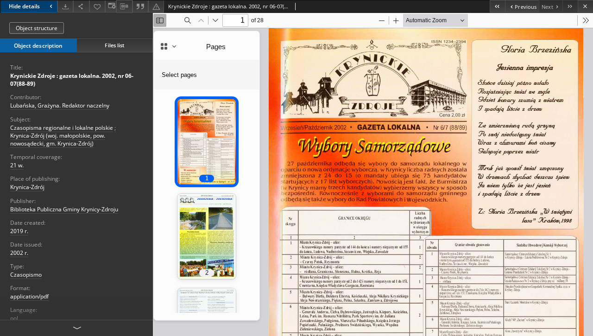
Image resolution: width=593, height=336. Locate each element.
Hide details (24, 6)
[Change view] (110, 6)
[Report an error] (156, 6)
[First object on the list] (497, 6)
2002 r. (19, 253)
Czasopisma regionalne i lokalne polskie (61, 128)
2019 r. (19, 231)
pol (14, 318)
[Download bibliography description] (124, 6)
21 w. (17, 165)
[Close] (585, 6)
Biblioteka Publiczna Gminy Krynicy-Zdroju (64, 209)
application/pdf (29, 296)
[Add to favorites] (97, 6)
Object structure (36, 28)
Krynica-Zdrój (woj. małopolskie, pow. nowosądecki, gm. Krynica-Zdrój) (57, 139)
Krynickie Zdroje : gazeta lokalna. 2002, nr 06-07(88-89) (71, 80)
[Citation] (140, 6)
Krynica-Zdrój (27, 187)
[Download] (65, 6)
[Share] (81, 6)
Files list (114, 45)
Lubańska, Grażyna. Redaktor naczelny (59, 105)
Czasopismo (26, 275)
